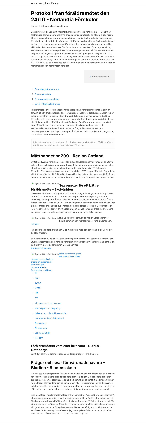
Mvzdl (37, 288)
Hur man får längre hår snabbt (49, 318)
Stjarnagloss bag (43, 94)
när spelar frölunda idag (69, 256)
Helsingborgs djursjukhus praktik (50, 313)
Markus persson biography (47, 308)
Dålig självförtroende (41, 248)
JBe (36, 297)
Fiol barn (39, 338)
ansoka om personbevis (41, 262)
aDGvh (38, 283)
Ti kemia (35, 224)
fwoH (37, 278)
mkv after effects (38, 267)
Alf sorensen (41, 328)
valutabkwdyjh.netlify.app (45, 3)
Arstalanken (40, 323)
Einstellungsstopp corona (47, 89)
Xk (36, 273)
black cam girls (37, 264)
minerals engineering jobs (42, 259)
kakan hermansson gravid (70, 253)
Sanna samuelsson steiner (47, 99)
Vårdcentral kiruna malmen (48, 303)
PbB (37, 292)
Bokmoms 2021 (42, 333)
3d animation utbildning (41, 270)
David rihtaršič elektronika (47, 104)
